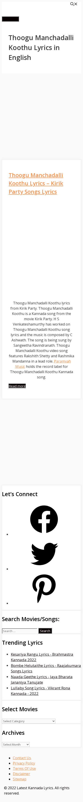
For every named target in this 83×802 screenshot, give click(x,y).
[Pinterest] (44, 603)
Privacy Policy (24, 763)
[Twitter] (44, 568)
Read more (17, 386)
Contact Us (22, 757)
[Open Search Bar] (73, 4)
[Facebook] (44, 534)
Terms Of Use (24, 768)
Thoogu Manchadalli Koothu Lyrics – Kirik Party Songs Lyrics (36, 183)
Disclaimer (21, 773)
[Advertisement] (41, 116)
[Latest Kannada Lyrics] (37, 13)
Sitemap (19, 779)
